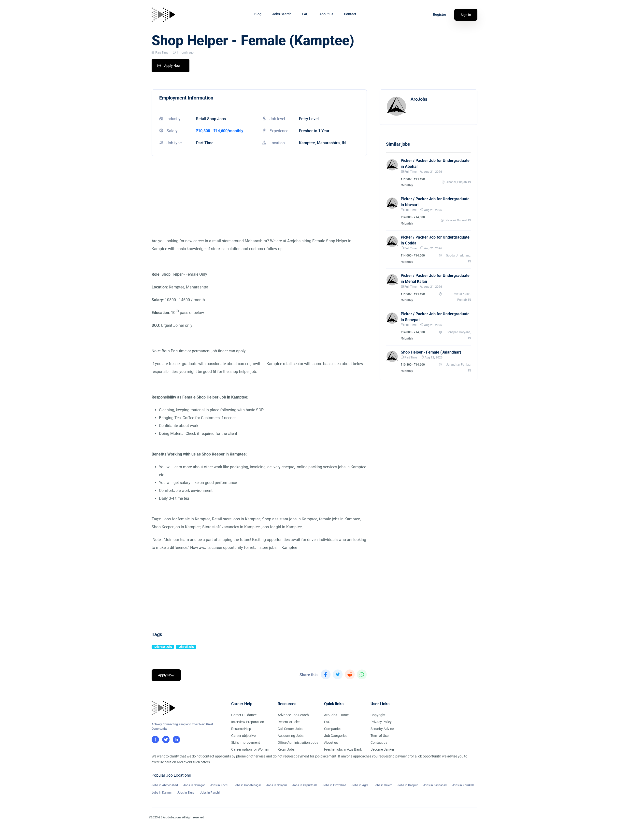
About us (326, 14)
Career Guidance (244, 715)
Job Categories (335, 736)
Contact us (379, 742)
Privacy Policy (381, 722)
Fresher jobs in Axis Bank (343, 749)
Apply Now (172, 66)
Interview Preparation (247, 722)
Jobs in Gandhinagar (247, 785)
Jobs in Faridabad (435, 785)
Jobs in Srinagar (194, 785)
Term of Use (379, 736)
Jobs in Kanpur (408, 785)
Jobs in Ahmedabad (165, 785)
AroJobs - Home (336, 715)
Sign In (466, 15)
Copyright (378, 715)
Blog (257, 14)
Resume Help (241, 729)
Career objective (243, 736)
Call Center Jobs (290, 729)
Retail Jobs (286, 749)
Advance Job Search (293, 715)
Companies (332, 729)
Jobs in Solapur (276, 785)
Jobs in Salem (383, 785)
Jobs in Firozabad (334, 785)
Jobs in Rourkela (463, 785)
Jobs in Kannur (162, 792)
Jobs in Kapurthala (304, 785)
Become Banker (382, 749)
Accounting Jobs (290, 736)
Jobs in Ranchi (210, 792)
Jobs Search (281, 14)
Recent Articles (289, 722)
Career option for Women (250, 749)
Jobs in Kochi (219, 785)
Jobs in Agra (360, 785)
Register (439, 14)
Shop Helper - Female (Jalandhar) (431, 352)
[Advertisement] (259, 202)
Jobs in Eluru (186, 792)
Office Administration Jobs (298, 742)
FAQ (305, 14)
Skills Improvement (245, 742)
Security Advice (382, 729)
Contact (350, 14)
